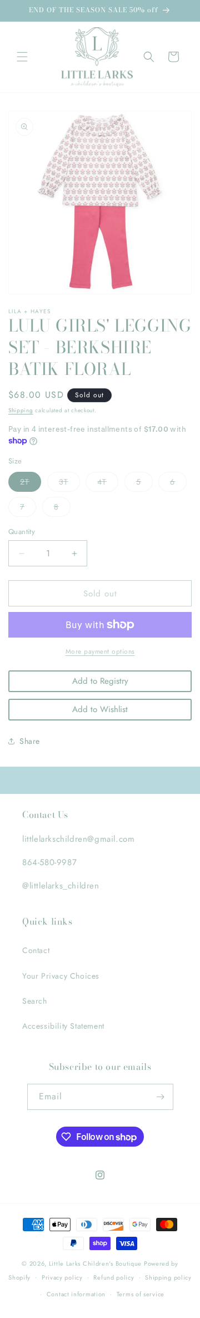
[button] (22, 57)
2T (30, 484)
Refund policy (113, 1277)
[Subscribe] (160, 1097)
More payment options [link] (100, 651)
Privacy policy (62, 1277)
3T (69, 484)
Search (34, 1000)
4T (107, 484)
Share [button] (29, 741)
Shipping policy (168, 1277)
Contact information (76, 1294)
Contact (35, 950)
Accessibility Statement (63, 1025)
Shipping (20, 410)
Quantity (21, 531)
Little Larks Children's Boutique (95, 1263)
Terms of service (140, 1294)
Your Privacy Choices (60, 975)
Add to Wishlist (100, 709)
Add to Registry (100, 681)
